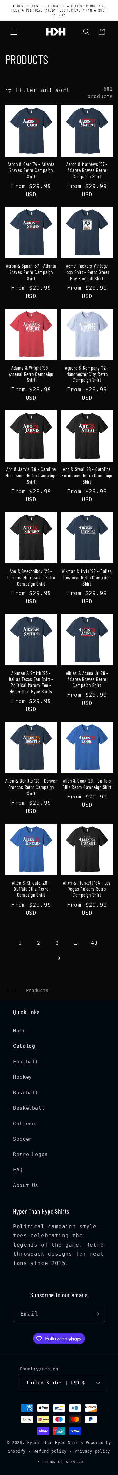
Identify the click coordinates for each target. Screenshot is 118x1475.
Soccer (22, 1139)
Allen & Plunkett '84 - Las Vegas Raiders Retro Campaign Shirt (87, 889)
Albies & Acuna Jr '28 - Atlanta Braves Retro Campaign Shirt (87, 679)
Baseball (25, 1092)
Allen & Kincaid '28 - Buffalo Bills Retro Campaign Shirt (31, 889)
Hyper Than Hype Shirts (55, 1442)
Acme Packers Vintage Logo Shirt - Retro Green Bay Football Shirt (86, 272)
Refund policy (50, 1451)
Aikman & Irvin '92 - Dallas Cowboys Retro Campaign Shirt (87, 577)
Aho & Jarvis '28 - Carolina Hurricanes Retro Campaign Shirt (31, 475)
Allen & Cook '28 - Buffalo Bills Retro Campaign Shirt (87, 784)
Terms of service (63, 1462)
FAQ (18, 1169)
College (24, 1123)
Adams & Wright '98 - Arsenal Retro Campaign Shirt (31, 374)
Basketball (29, 1108)
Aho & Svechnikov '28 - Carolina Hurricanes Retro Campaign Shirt (31, 577)
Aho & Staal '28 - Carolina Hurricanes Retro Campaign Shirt (86, 475)
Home (11, 990)
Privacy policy (92, 1451)
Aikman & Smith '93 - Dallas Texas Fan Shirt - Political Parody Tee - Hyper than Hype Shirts (31, 682)
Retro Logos (30, 1154)
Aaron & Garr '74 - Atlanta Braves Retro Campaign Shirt (31, 170)
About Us (25, 1185)
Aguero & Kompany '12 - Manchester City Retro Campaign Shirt (87, 374)
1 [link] (20, 943)
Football (25, 1061)
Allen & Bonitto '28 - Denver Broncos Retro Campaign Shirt (31, 787)
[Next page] (59, 958)
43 (94, 943)
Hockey (22, 1077)
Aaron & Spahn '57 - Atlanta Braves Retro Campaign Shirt (31, 272)
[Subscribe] (97, 1314)
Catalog (24, 1046)
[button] (13, 31)
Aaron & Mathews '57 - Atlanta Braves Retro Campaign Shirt (87, 170)
